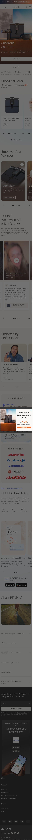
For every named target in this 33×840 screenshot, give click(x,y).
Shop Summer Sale (24, 427)
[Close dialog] (30, 410)
